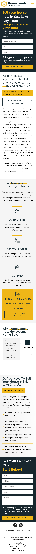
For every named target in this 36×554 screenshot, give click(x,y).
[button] (32, 4)
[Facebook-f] (15, 525)
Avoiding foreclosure (11, 122)
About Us (26, 530)
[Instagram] (21, 525)
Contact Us (10, 530)
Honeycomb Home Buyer (19, 538)
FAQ (19, 530)
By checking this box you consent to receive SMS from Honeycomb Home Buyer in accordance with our (17, 59)
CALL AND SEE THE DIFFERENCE (18, 315)
